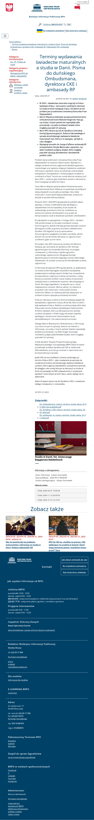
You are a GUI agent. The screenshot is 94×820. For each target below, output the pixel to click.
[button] (39, 444)
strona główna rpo (19, 560)
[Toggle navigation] (5, 36)
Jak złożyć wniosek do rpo (74, 559)
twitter (75, 98)
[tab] (61, 490)
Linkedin (11, 776)
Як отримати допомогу (74, 566)
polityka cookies (15, 811)
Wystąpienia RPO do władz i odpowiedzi (19, 74)
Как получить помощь (74, 572)
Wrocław (11, 746)
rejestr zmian (13, 814)
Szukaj (40, 24)
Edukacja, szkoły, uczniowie (21, 86)
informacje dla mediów (18, 680)
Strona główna (15, 42)
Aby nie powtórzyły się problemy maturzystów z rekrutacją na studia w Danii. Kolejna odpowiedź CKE (23, 545)
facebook (83, 98)
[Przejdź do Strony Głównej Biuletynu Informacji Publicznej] (77, 6)
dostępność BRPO (16, 806)
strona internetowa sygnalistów (21, 757)
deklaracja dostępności (18, 809)
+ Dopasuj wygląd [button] (81, 2)
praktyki (11, 664)
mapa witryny (14, 803)
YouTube (12, 778)
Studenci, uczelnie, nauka (20, 91)
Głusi (64, 24)
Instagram (12, 781)
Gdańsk (11, 743)
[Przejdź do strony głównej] (47, 7)
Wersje (14, 49)
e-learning (12, 693)
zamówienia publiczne (17, 667)
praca (10, 661)
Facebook (12, 770)
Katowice (12, 741)
